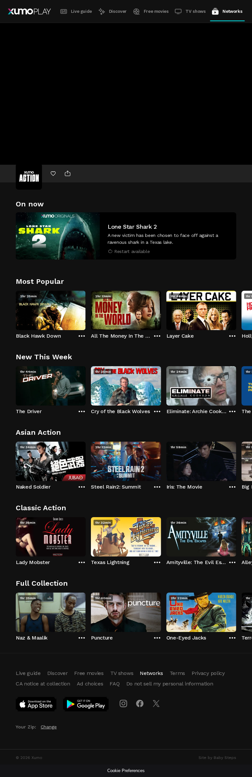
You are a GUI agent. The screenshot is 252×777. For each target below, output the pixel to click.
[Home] (29, 11)
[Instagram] (123, 703)
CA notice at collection (43, 684)
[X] (156, 703)
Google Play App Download (86, 705)
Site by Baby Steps (217, 757)
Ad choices (90, 684)
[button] (126, 236)
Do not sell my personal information (169, 684)
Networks (232, 11)
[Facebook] (140, 703)
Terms (177, 673)
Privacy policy (208, 673)
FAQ (114, 684)
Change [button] (49, 726)
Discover (118, 11)
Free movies (156, 11)
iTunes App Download (36, 705)
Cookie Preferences (126, 770)
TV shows (195, 11)
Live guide (81, 11)
